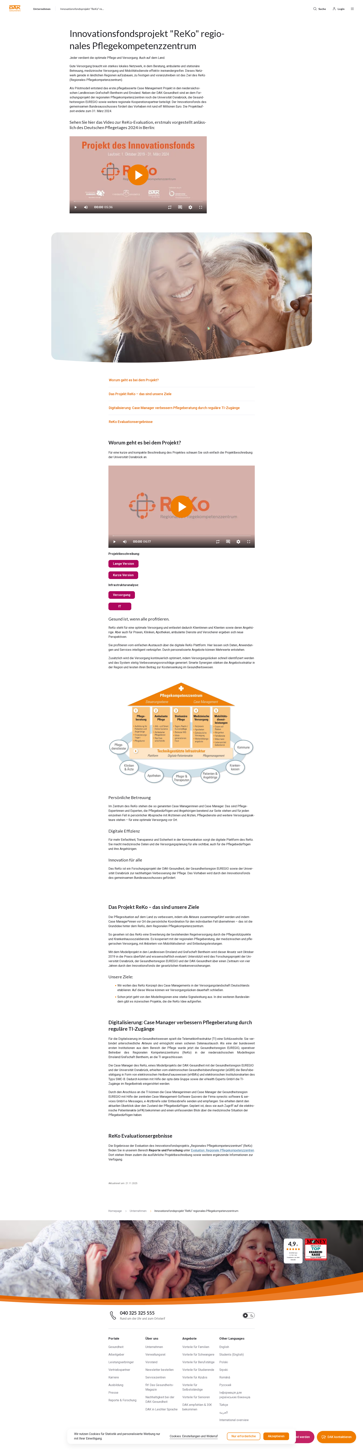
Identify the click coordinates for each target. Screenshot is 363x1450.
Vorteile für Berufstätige (198, 1362)
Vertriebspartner (119, 1370)
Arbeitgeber (116, 1354)
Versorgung (121, 595)
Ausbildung (115, 1385)
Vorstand (151, 1362)
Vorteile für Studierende (198, 1370)
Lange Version (123, 563)
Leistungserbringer (121, 1362)
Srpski (223, 1370)
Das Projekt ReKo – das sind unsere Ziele (140, 394)
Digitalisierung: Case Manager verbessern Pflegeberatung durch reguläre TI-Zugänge (174, 408)
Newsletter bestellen (159, 1370)
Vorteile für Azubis (194, 1377)
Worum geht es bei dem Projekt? (134, 380)
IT (119, 606)
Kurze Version (123, 575)
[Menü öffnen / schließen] (352, 8)
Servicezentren (155, 1377)
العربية (223, 1412)
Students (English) (231, 1354)
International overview (234, 1420)
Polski (223, 1362)
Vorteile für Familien (195, 1347)
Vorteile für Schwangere (198, 1354)
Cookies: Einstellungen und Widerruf (194, 1436)
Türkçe (223, 1405)
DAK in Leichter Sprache (161, 1409)
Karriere (113, 1377)
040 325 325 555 (137, 1313)
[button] (15, 8)
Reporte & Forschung (122, 1400)
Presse (113, 1392)
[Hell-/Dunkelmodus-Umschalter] (249, 1315)
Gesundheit (115, 1347)
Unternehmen (154, 1347)
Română (224, 1377)
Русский (225, 1385)
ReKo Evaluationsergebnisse (131, 422)
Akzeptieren (276, 1436)
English (224, 1347)
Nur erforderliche (244, 1436)
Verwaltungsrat (155, 1354)
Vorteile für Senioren (196, 1397)
